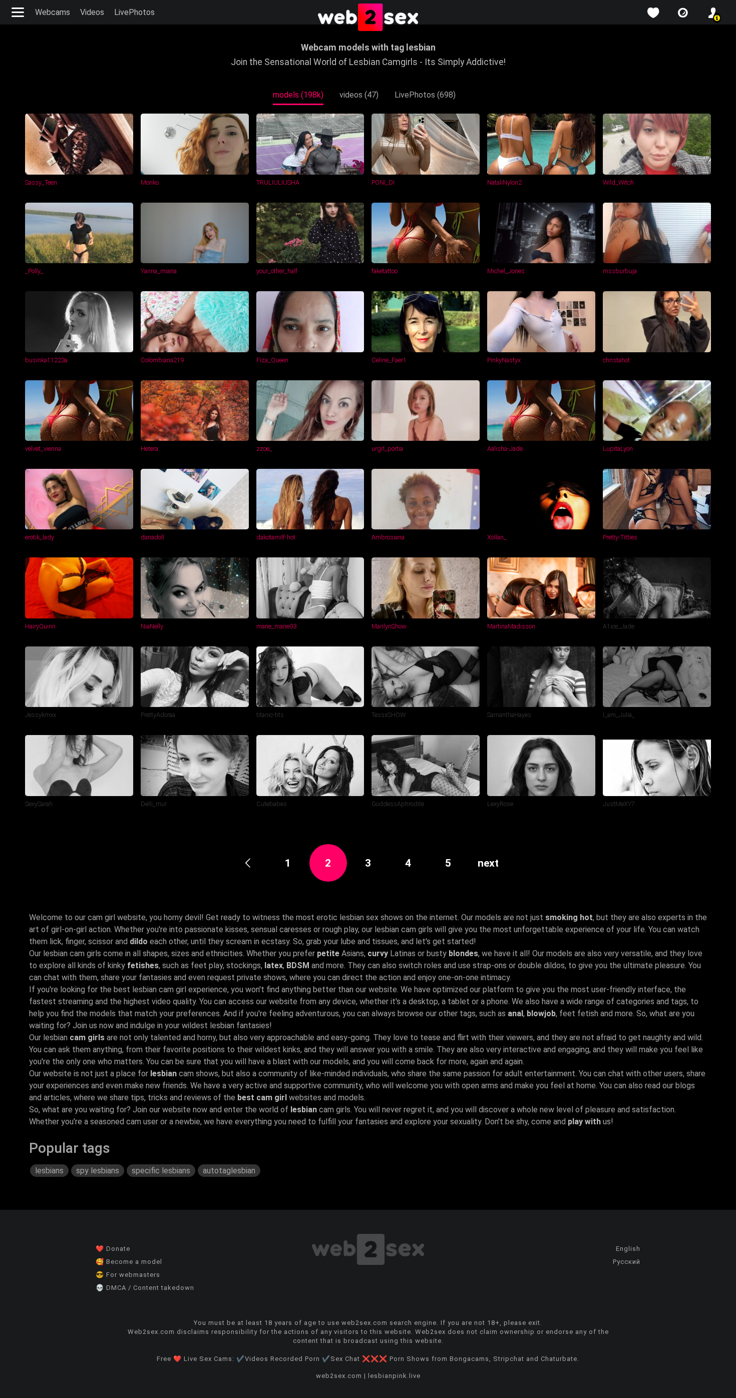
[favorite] (653, 13)
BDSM (297, 965)
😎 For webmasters (128, 1274)
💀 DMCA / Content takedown (145, 1287)
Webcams (52, 12)
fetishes (143, 965)
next (488, 863)
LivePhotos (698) (425, 95)
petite (328, 953)
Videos (92, 12)
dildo (139, 941)
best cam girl (262, 1097)
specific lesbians (161, 1170)
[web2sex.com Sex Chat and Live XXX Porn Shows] (368, 18)
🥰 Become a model (129, 1261)
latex (273, 965)
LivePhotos (134, 12)
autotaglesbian (229, 1170)
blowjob (541, 1013)
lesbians (49, 1170)
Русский (626, 1261)
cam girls (87, 1037)
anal (515, 1013)
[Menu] (19, 12)
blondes (463, 953)
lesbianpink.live (394, 1375)
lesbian (163, 1073)
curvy (377, 953)
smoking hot (569, 917)
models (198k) (298, 95)
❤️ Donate (113, 1248)
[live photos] (683, 13)
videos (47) (359, 95)
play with (584, 1121)
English (628, 1248)
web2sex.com (339, 1375)
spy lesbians (97, 1170)
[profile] (713, 13)
